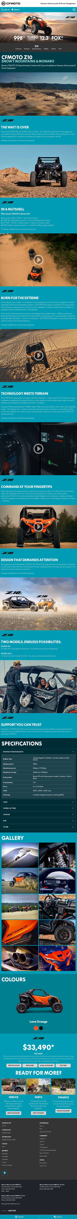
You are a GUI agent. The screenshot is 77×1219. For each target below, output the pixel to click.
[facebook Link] (4, 1172)
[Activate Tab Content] (36, 1028)
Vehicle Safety (43, 1156)
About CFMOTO (44, 1153)
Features (27, 49)
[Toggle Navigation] (74, 9)
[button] (20, 855)
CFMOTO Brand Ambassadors (48, 1150)
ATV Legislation (44, 1147)
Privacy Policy (43, 1163)
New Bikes (5, 1153)
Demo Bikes (5, 1156)
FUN (3, 1146)
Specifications (36, 49)
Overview (18, 49)
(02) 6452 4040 (10, 1189)
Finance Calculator (7, 1165)
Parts (41, 1129)
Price (60, 49)
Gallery (46, 49)
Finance (4, 1162)
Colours (53, 49)
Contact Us (43, 1138)
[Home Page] (11, 3)
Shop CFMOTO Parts (45, 1132)
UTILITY (4, 1126)
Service (41, 1126)
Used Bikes (5, 1159)
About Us (42, 1141)
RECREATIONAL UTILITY (9, 1140)
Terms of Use (43, 1166)
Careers (42, 1144)
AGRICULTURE (6, 1133)
